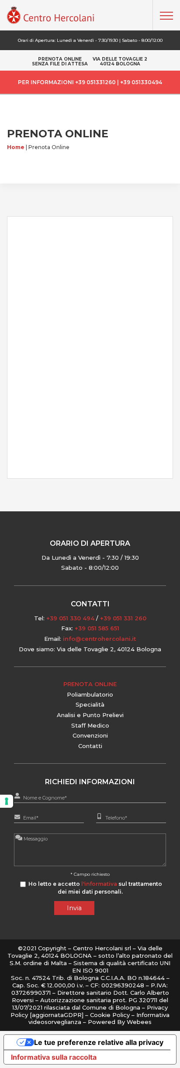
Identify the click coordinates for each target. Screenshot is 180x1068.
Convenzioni (90, 735)
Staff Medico (90, 725)
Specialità (90, 704)
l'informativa (99, 884)
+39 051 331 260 (123, 618)
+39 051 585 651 (97, 628)
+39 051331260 (95, 82)
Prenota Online (90, 683)
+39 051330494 (141, 82)
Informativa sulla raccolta (54, 1057)
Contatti (90, 745)
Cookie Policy (111, 1014)
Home (15, 147)
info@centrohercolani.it (99, 638)
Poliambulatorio (90, 694)
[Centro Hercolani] (50, 21)
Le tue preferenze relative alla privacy (98, 1042)
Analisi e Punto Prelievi (90, 714)
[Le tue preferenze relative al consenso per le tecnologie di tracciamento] (6, 801)
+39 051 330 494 (70, 618)
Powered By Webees (120, 1021)
